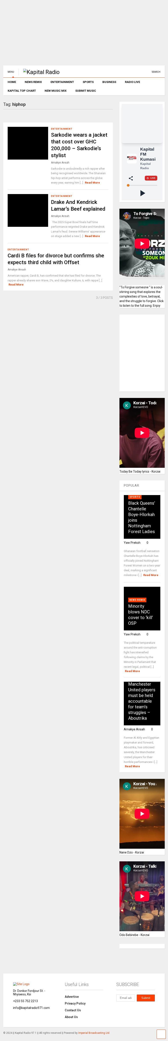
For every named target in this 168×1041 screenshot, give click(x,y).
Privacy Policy (75, 1003)
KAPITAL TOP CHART (22, 90)
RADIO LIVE (132, 82)
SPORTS (88, 82)
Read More (92, 182)
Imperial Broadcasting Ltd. (94, 1032)
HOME (12, 82)
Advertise (72, 996)
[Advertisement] (84, 34)
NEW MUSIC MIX (55, 90)
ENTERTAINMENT (62, 82)
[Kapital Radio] (39, 72)
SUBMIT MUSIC (85, 90)
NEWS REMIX (33, 82)
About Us (71, 1017)
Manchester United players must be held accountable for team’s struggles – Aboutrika (141, 701)
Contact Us (73, 1010)
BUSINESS (109, 82)
